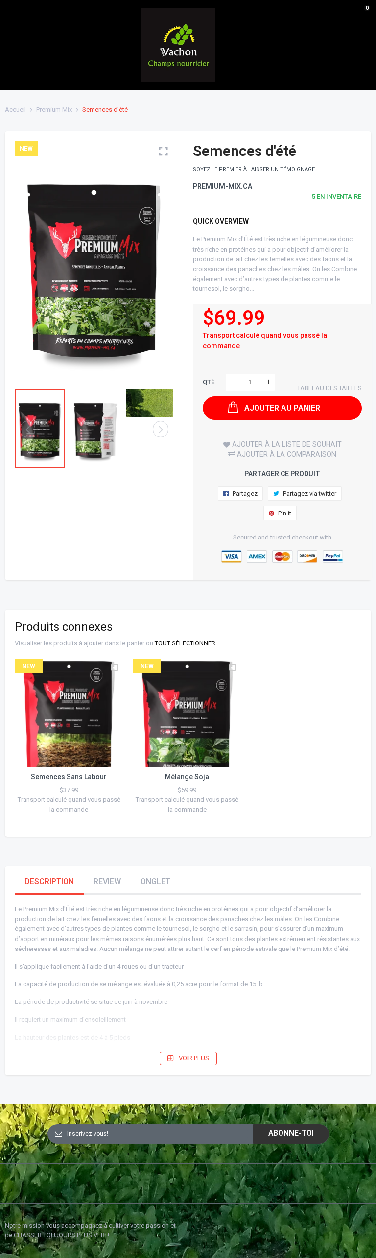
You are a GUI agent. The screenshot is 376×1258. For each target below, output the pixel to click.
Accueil (15, 109)
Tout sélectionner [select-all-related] (185, 643)
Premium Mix (54, 109)
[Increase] (268, 382)
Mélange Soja (187, 777)
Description (49, 881)
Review (107, 881)
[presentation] (34, 260)
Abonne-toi (291, 1133)
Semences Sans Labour (69, 777)
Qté (208, 381)
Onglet (155, 881)
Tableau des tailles (329, 388)
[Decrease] (232, 382)
